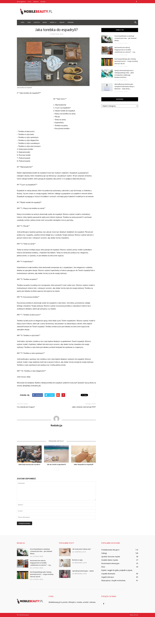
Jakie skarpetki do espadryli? (83, 464)
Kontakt (43, 1)
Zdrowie (70, 22)
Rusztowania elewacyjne (110, 563)
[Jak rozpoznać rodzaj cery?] (64, 552)
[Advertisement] (96, 11)
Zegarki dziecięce (107, 577)
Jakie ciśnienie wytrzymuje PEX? (84, 407)
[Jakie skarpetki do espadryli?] (83, 454)
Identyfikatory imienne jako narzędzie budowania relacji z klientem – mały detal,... (124, 86)
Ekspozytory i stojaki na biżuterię (113, 580)
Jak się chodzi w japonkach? (56, 464)
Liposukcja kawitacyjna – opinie (83, 571)
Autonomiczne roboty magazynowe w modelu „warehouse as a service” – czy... (125, 49)
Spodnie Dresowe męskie (110, 556)
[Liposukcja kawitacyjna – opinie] (64, 574)
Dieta (22, 22)
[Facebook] (136, 1)
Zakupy (62, 22)
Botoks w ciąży (77, 560)
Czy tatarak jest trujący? (26, 407)
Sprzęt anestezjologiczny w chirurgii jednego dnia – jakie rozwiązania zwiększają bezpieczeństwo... (124, 74)
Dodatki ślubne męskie (109, 560)
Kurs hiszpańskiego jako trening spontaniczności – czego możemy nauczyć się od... (126, 61)
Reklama (35, 1)
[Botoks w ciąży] (64, 563)
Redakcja (56, 425)
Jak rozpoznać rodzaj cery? (81, 549)
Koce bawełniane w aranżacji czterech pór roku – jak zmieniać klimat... (125, 38)
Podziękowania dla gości (110, 550)
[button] (135, 22)
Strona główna (21, 1)
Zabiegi (104, 553)
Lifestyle (37, 22)
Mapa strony (134, 615)
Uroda (52, 22)
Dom (29, 22)
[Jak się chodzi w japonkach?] (56, 454)
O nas (29, 1)
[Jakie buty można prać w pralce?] (29, 454)
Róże (103, 567)
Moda (45, 22)
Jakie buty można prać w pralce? (29, 464)
